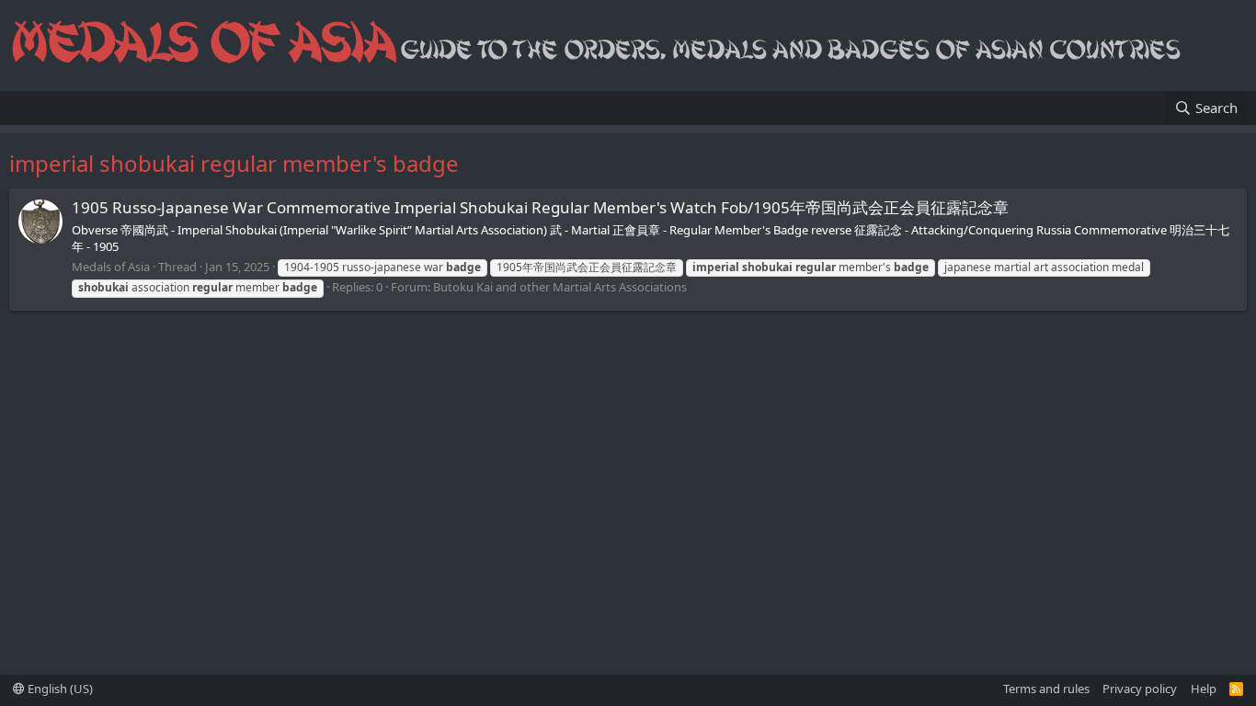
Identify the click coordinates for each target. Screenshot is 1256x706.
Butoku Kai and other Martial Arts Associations (560, 287)
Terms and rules (1046, 688)
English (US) (59, 688)
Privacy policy (1139, 688)
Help (1203, 688)
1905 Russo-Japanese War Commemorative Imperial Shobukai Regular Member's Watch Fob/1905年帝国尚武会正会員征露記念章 (540, 207)
